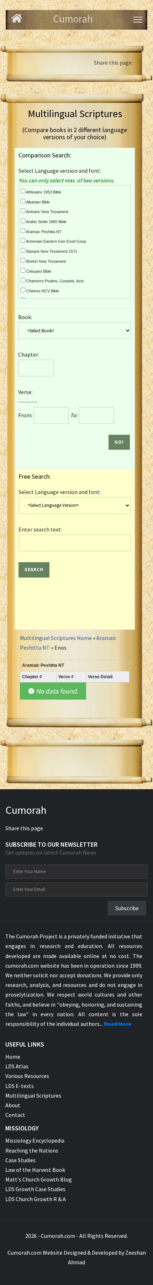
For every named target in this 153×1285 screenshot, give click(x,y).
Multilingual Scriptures (33, 1095)
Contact (15, 1114)
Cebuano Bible (38, 271)
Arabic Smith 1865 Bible (46, 222)
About (12, 1105)
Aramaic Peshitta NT (43, 232)
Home (12, 1056)
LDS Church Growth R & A (35, 1199)
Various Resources (27, 1075)
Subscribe (127, 908)
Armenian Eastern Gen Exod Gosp (55, 241)
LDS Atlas (16, 1066)
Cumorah (26, 810)
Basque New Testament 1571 (51, 251)
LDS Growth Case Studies (35, 1189)
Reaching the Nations (31, 1150)
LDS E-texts (19, 1085)
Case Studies (20, 1160)
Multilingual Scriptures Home (56, 637)
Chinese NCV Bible (42, 291)
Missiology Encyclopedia (34, 1140)
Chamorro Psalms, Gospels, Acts (54, 281)
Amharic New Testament (46, 212)
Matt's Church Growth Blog (38, 1179)
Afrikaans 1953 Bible (43, 192)
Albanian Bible (37, 202)
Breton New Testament (45, 261)
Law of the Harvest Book (35, 1169)
